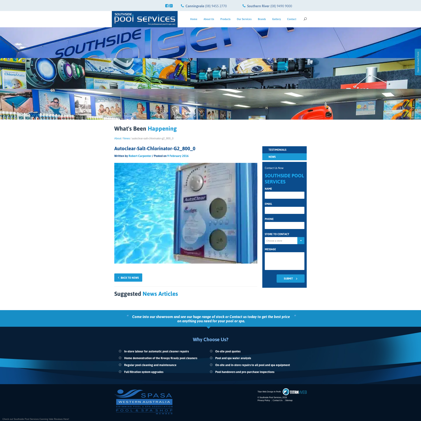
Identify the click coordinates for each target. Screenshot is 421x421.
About (117, 138)
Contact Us (278, 400)
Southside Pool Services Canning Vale (34, 419)
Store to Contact (277, 234)
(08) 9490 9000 (281, 6)
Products (225, 19)
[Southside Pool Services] (144, 19)
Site (289, 400)
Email (268, 203)
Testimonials (277, 149)
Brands (262, 19)
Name (268, 188)
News (126, 138)
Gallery (276, 19)
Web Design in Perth (271, 392)
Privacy (264, 400)
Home (193, 19)
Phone (269, 219)
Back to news (130, 277)
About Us (209, 19)
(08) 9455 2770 (216, 6)
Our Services (244, 19)
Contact (291, 19)
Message (270, 249)
